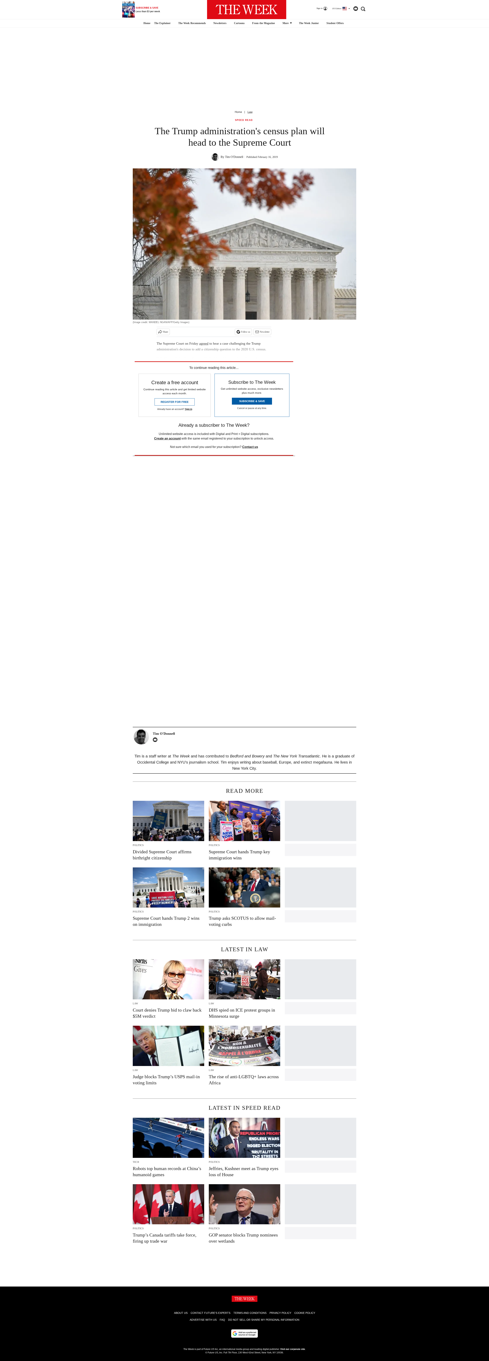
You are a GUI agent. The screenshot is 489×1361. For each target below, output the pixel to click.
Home (238, 111)
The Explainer (162, 23)
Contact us (250, 447)
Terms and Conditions (249, 1312)
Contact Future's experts (210, 1312)
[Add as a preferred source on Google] (244, 1333)
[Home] (146, 23)
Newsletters (219, 23)
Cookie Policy (304, 1312)
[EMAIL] (156, 739)
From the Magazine (263, 23)
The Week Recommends (192, 23)
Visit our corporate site (292, 1349)
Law (250, 111)
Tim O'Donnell (234, 156)
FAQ (222, 1319)
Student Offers (335, 23)
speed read (244, 120)
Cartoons (239, 23)
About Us (181, 1312)
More (286, 23)
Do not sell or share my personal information (263, 1319)
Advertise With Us (203, 1319)
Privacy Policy (280, 1312)
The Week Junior (309, 23)
